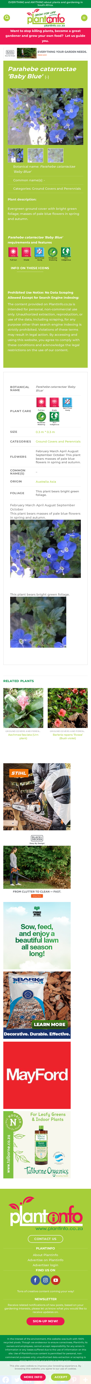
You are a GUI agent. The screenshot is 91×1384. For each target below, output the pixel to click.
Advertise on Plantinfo (45, 1260)
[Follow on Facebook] (35, 1280)
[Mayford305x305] (37, 1075)
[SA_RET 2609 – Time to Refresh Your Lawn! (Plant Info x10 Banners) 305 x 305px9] (37, 935)
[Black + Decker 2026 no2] (37, 866)
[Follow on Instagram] (45, 1280)
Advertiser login (45, 1265)
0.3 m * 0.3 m (45, 432)
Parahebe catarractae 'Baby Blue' (42, 72)
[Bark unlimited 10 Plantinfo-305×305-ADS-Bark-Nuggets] (37, 1005)
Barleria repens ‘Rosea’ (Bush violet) (68, 736)
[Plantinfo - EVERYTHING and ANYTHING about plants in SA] (45, 18)
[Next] (76, 116)
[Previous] (15, 116)
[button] (7, 18)
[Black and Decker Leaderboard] (45, 53)
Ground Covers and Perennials (56, 189)
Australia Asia (46, 481)
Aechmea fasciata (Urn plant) (23, 736)
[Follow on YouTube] (55, 1280)
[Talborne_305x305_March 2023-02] (37, 1144)
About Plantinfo (45, 1255)
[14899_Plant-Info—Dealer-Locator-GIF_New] (36, 797)
